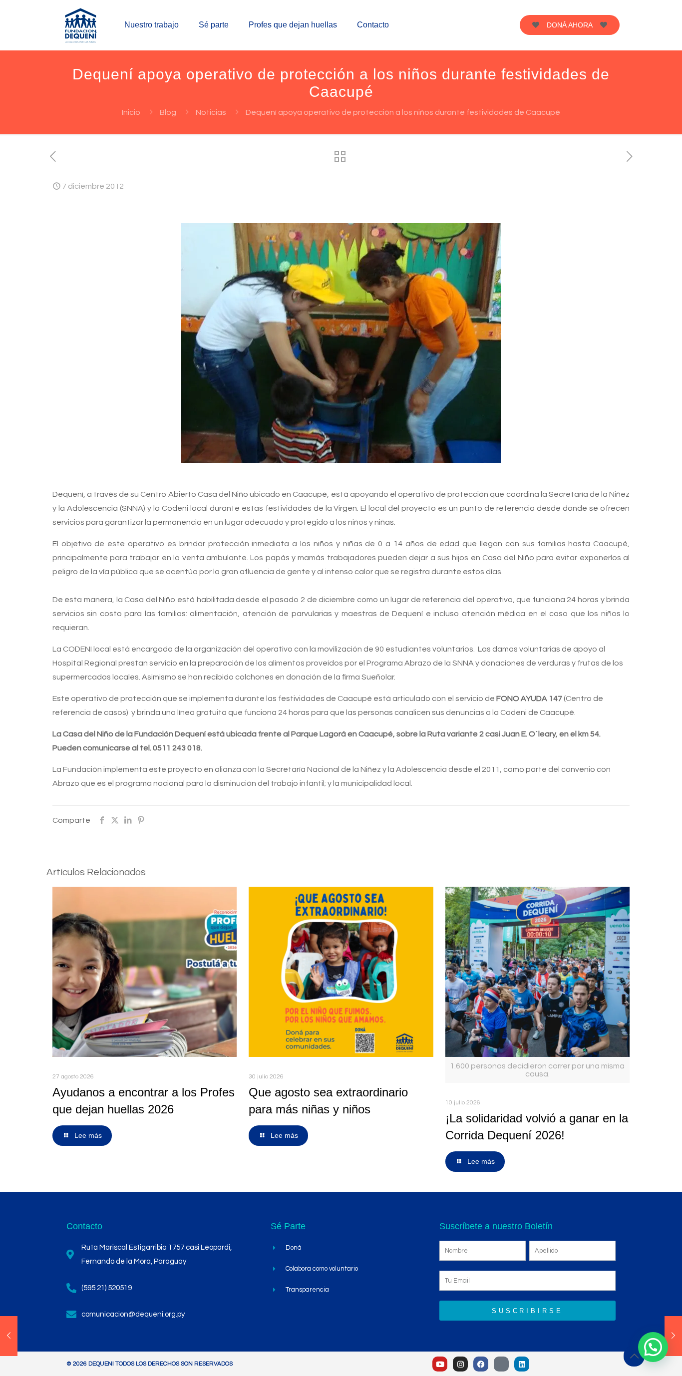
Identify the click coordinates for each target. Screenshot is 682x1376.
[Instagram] (460, 1364)
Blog (168, 112)
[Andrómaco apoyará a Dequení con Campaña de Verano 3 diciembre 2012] (8, 1336)
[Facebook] (480, 1364)
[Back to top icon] (634, 1356)
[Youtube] (439, 1364)
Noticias (211, 112)
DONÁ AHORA (570, 25)
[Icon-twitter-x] (501, 1364)
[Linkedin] (521, 1364)
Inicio (131, 112)
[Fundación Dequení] (80, 25)
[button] (653, 1347)
